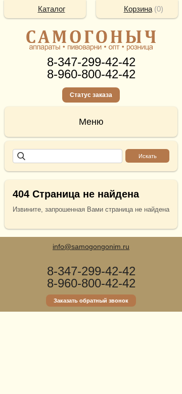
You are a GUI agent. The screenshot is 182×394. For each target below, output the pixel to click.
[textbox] (67, 156)
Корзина (138, 9)
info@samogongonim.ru (91, 246)
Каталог (51, 9)
